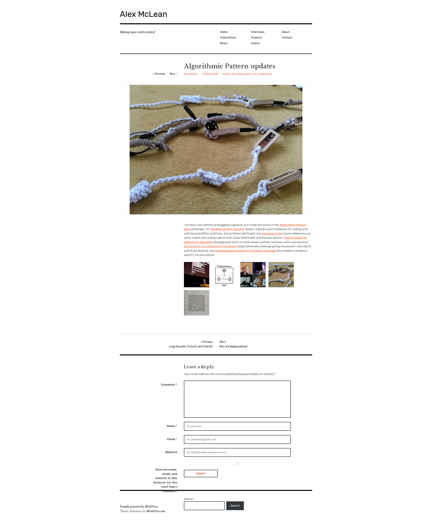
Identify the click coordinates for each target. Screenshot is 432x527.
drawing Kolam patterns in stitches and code (245, 250)
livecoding (237, 74)
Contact (287, 37)
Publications (228, 37)
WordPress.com (155, 511)
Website (171, 452)
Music (223, 43)
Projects (256, 37)
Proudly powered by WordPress (139, 506)
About (286, 32)
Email (172, 439)
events (227, 74)
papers (247, 74)
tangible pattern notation (227, 229)
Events (255, 43)
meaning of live (272, 233)
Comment (169, 384)
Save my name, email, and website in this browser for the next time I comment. (165, 480)
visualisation (265, 74)
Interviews (257, 32)
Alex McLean (143, 14)
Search (188, 499)
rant (254, 74)
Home (223, 32)
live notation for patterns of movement (210, 246)
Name (172, 426)
